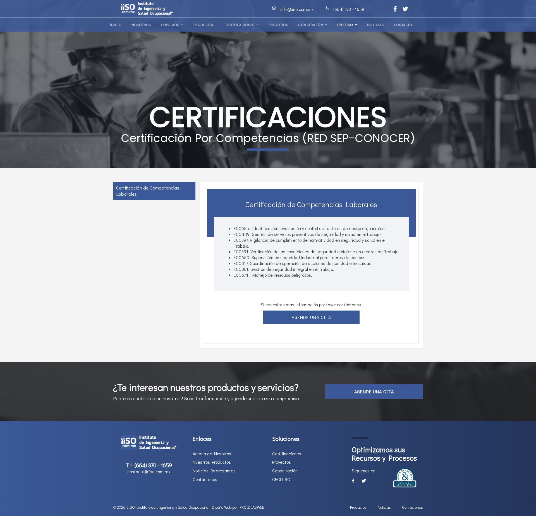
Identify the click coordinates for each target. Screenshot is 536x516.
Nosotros (141, 24)
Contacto (403, 24)
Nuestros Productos (212, 462)
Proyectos (278, 24)
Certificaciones (239, 24)
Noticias (375, 24)
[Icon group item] (395, 8)
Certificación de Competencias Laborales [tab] (147, 190)
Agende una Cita (311, 317)
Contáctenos (205, 479)
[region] (268, 84)
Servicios (170, 24)
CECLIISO (345, 24)
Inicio (115, 24)
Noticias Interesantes (214, 471)
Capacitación (310, 24)
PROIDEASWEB (252, 507)
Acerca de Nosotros (212, 453)
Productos (203, 24)
